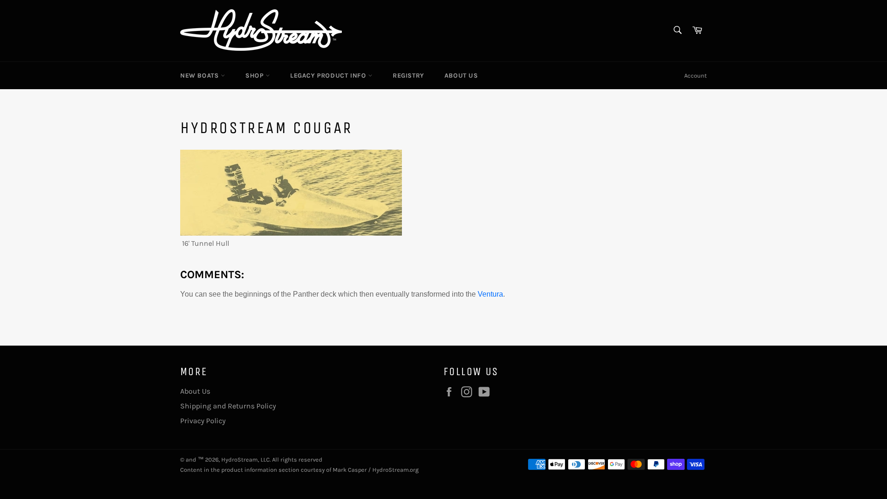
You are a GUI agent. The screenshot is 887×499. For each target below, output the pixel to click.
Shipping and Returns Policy (228, 406)
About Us (461, 75)
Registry (408, 75)
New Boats (200, 75)
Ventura (490, 294)
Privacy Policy (202, 420)
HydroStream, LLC (245, 459)
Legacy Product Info (329, 75)
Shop (255, 75)
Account (695, 75)
